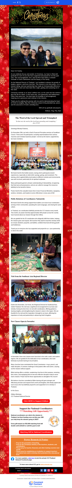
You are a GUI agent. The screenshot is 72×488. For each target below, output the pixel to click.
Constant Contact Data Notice (48, 478)
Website (19, 470)
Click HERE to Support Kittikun (36, 401)
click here (31, 458)
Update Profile (27, 478)
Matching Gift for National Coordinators (36, 432)
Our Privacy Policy (35, 478)
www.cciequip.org (46, 464)
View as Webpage (25, 470)
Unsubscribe (20, 478)
